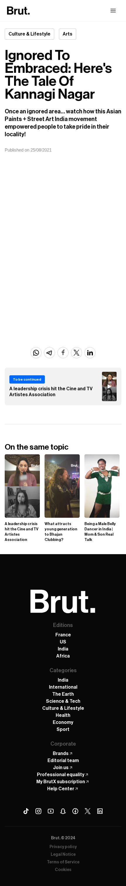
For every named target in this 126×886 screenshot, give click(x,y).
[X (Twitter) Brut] (87, 811)
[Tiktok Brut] (26, 811)
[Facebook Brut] (75, 811)
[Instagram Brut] (38, 811)
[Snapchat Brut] (63, 811)
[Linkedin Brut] (100, 811)
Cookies (63, 870)
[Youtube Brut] (51, 811)
